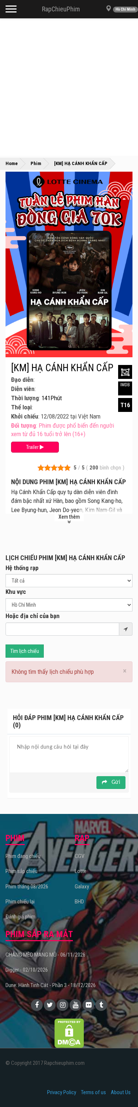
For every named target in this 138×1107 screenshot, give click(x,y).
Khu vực (16, 591)
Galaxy (82, 886)
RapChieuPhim (61, 9)
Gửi (115, 782)
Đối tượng (23, 425)
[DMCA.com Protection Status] (69, 1033)
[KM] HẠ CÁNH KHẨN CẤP (62, 368)
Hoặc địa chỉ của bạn (33, 616)
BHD (79, 901)
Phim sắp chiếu (22, 871)
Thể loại (21, 407)
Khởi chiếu (24, 416)
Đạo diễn (22, 379)
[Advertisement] (69, 87)
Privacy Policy (61, 1092)
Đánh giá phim (20, 916)
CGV (79, 856)
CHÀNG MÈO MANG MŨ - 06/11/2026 (45, 954)
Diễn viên (23, 389)
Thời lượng (25, 398)
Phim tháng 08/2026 (27, 886)
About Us (121, 1092)
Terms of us (93, 1092)
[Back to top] (121, 1086)
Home (12, 163)
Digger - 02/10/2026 (27, 970)
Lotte (80, 871)
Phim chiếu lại (20, 901)
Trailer (33, 447)
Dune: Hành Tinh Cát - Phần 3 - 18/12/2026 (51, 985)
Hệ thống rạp (22, 567)
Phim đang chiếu (23, 856)
